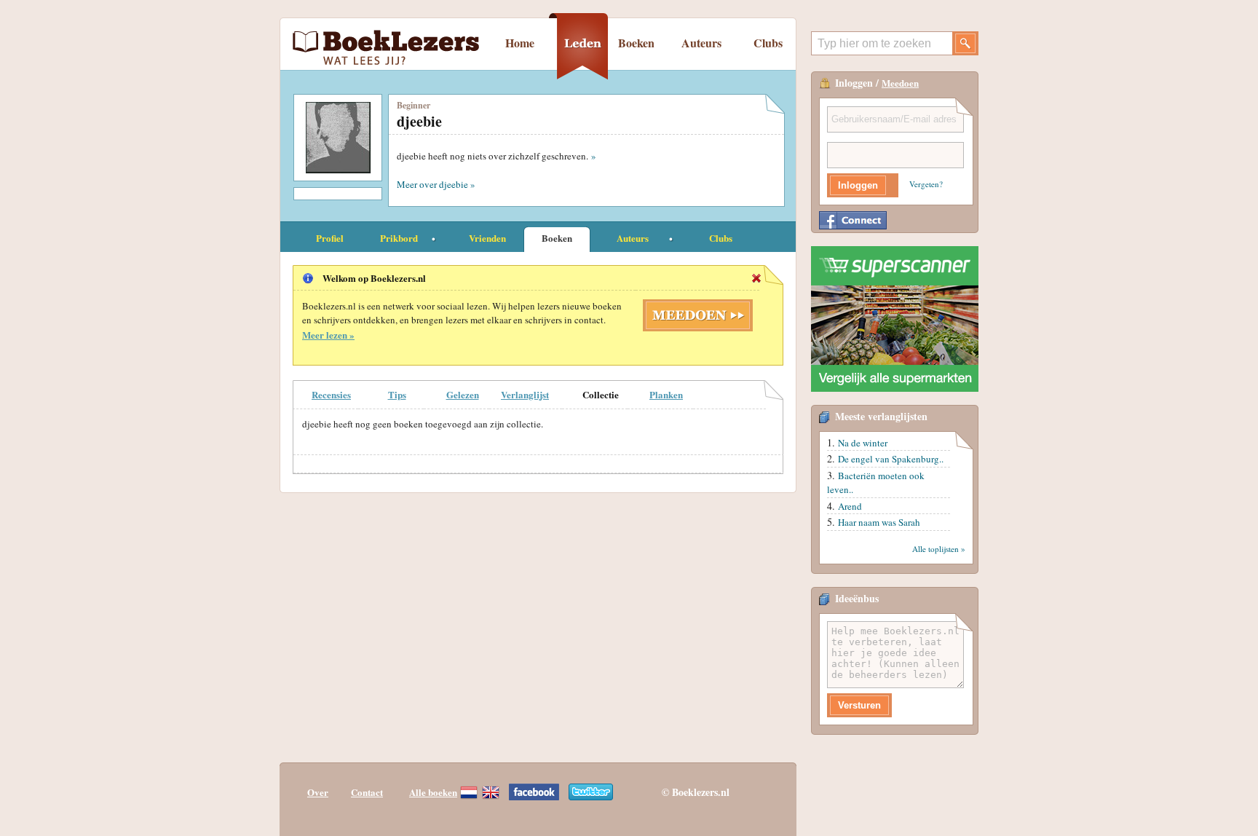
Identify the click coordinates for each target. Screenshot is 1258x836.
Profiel (330, 238)
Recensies (331, 394)
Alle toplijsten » (938, 548)
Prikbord (399, 238)
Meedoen (900, 83)
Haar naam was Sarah (879, 522)
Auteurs (701, 42)
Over (317, 792)
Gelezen (462, 394)
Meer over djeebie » (436, 184)
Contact (367, 792)
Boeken (636, 42)
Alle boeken (433, 792)
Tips (397, 394)
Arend (850, 506)
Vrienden (487, 238)
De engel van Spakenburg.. (891, 458)
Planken (666, 394)
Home (519, 42)
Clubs (768, 42)
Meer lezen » (328, 335)
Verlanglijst (525, 394)
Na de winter (862, 442)
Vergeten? (926, 183)
